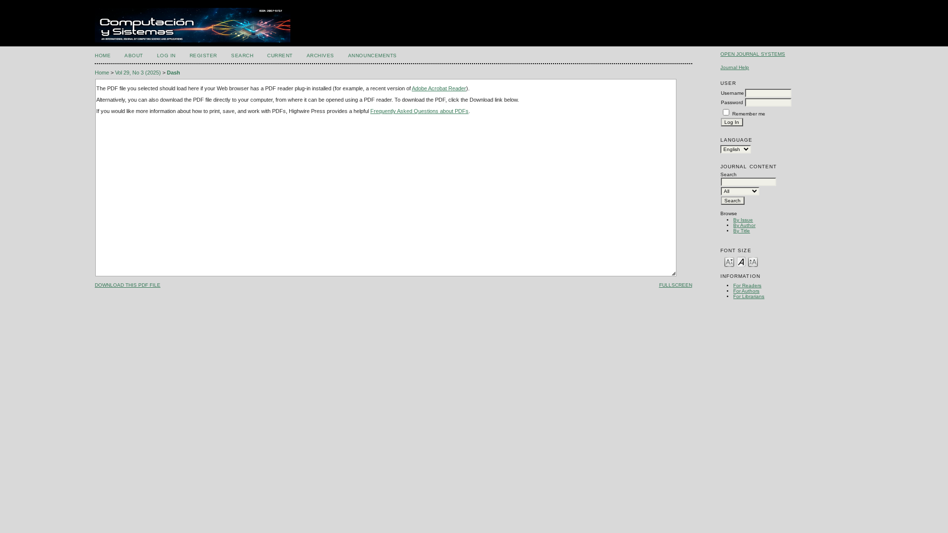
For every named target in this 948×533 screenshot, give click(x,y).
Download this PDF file (127, 285)
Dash (173, 73)
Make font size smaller (729, 261)
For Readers (747, 285)
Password (732, 102)
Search (242, 55)
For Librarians (748, 296)
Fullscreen (675, 285)
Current (280, 55)
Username (732, 93)
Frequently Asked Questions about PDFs (419, 111)
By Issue (743, 220)
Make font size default (741, 261)
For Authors (746, 291)
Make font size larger (753, 261)
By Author (744, 225)
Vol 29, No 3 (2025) (138, 73)
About (133, 55)
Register (203, 55)
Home (103, 55)
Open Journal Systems (752, 54)
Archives (320, 55)
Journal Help (734, 67)
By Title (741, 230)
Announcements (372, 55)
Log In (166, 55)
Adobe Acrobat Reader (439, 88)
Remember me (748, 113)
